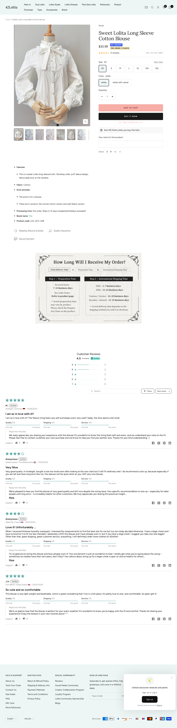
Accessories (51, 10)
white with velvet (121, 82)
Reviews (59, 681)
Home (8, 20)
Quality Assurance (62, 230)
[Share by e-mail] (120, 152)
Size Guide (10, 694)
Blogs (57, 703)
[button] (88, 364)
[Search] (152, 7)
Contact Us (11, 690)
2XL (147, 68)
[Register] (123, 696)
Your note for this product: (111, 137)
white (103, 82)
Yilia (101, 26)
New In (27, 4)
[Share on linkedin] (169, 443)
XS (102, 68)
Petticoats (105, 4)
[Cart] (170, 7)
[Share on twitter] (158, 443)
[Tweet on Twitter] (115, 152)
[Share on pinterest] (164, 443)
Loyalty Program (63, 694)
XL (138, 68)
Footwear (28, 10)
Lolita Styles (54, 4)
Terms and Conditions (38, 694)
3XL (157, 68)
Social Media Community (66, 685)
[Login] (158, 7)
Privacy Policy (34, 698)
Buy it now (130, 116)
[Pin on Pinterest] (111, 152)
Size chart (158, 62)
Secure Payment (26, 239)
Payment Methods (36, 690)
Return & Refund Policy (38, 681)
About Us (10, 681)
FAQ (8, 698)
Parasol (117, 4)
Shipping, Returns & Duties (31, 230)
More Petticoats (13, 707)
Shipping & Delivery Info (39, 685)
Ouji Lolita (40, 4)
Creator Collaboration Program (69, 690)
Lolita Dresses (71, 4)
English (10, 719)
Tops (39, 10)
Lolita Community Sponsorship (69, 698)
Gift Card (10, 703)
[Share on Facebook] (107, 152)
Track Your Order (13, 685)
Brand (64, 10)
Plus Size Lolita (89, 4)
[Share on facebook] (153, 443)
